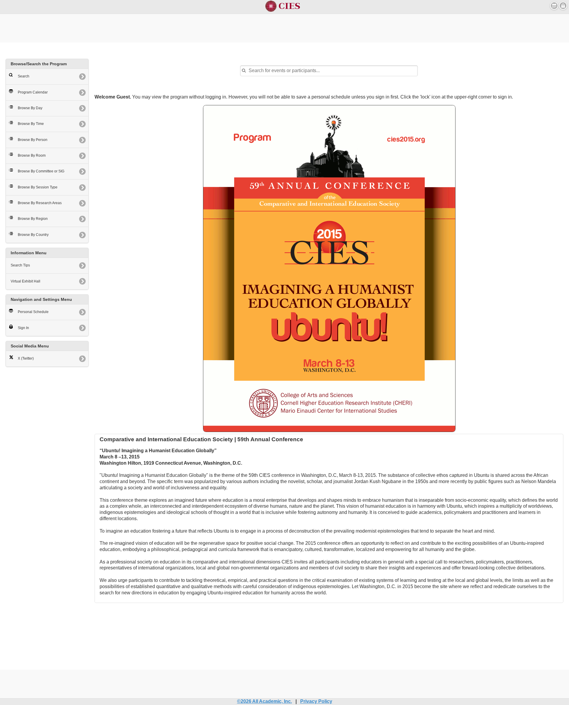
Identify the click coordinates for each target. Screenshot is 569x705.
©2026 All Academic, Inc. (264, 701)
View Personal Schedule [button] (554, 5)
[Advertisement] (284, 27)
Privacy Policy (316, 701)
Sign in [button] (563, 5)
